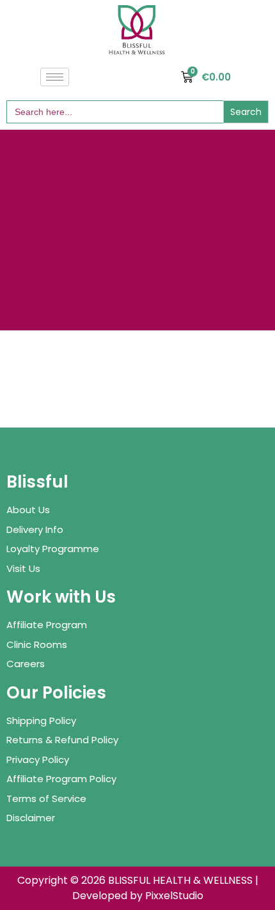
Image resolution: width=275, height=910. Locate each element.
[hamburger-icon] (54, 77)
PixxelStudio (174, 895)
